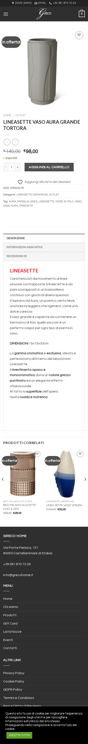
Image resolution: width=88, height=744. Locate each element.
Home (7, 115)
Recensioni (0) (17, 256)
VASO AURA (10, 205)
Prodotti (9, 615)
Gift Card (10, 623)
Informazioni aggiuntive (25, 247)
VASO (78, 201)
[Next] (85, 487)
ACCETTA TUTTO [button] (19, 735)
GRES (33, 201)
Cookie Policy (13, 681)
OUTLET (20, 115)
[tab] (44, 238)
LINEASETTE (46, 201)
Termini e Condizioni (18, 698)
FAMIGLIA (23, 201)
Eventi (8, 640)
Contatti (10, 648)
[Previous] (3, 487)
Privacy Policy (13, 673)
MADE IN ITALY (64, 201)
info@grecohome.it (18, 575)
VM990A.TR (26, 205)
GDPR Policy (12, 689)
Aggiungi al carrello (49, 167)
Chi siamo (10, 607)
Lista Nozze (12, 631)
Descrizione (16, 238)
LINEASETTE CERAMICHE (32, 194)
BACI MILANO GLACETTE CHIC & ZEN (19, 507)
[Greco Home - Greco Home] (44, 13)
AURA (12, 201)
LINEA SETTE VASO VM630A (64, 505)
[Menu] (5, 14)
